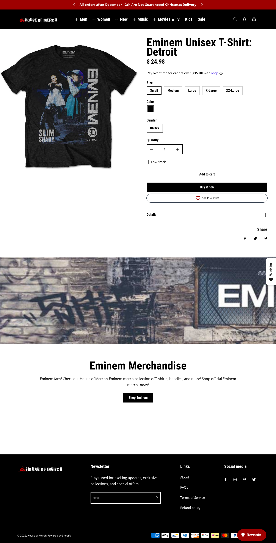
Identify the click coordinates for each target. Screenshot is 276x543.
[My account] (244, 19)
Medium (173, 90)
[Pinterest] (244, 479)
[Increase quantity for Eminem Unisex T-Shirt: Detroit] (177, 149)
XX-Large (232, 90)
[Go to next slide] (201, 4)
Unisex (154, 128)
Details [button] (151, 215)
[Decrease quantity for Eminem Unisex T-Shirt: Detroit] (151, 149)
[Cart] (254, 19)
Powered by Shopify (59, 535)
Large (192, 90)
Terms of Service (192, 497)
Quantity (152, 140)
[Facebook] (225, 479)
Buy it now (207, 187)
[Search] (235, 19)
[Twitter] (254, 479)
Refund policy (190, 507)
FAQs (184, 487)
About (184, 477)
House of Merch (37, 535)
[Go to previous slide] (74, 4)
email (96, 498)
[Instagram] (235, 479)
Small (154, 90)
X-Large (211, 90)
